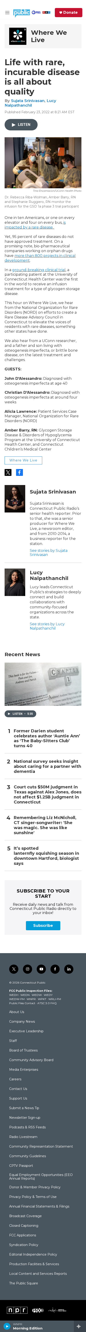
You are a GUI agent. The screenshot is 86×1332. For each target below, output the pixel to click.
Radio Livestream (23, 1137)
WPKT (42, 999)
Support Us (18, 1098)
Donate (70, 13)
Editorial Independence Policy (33, 1255)
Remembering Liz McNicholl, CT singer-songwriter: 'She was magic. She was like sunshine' (45, 825)
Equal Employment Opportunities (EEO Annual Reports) (41, 1177)
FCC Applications (22, 1235)
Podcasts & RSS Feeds (27, 1127)
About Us (16, 1012)
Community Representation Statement (41, 1147)
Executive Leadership (26, 1031)
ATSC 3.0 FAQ (47, 1003)
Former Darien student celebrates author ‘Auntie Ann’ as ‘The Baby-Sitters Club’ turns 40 (47, 739)
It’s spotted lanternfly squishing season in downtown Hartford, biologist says (46, 856)
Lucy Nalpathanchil (30, 102)
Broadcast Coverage (25, 1216)
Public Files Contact (22, 1003)
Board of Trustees (23, 1050)
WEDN (25, 995)
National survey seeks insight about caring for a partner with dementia (47, 766)
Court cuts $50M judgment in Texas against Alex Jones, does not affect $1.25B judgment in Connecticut (47, 795)
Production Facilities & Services (34, 1264)
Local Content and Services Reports (38, 1274)
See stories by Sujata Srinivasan (48, 552)
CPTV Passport (21, 1166)
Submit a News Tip (24, 1108)
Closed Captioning (23, 1226)
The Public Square (23, 1283)
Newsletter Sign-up (24, 1118)
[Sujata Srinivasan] (15, 498)
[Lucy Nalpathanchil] (15, 582)
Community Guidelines (27, 1156)
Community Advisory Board (31, 1060)
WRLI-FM (54, 999)
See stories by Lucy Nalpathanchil (47, 626)
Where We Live (49, 36)
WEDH (13, 995)
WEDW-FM (17, 999)
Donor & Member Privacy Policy (35, 1187)
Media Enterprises (23, 1070)
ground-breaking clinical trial (39, 270)
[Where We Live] (17, 36)
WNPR (31, 999)
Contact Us (18, 1089)
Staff (13, 1041)
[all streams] (80, 1326)
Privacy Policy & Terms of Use (33, 1197)
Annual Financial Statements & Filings (39, 1206)
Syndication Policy (23, 1245)
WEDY (48, 995)
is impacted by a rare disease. (35, 224)
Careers (15, 1079)
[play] (7, 1326)
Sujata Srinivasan (27, 100)
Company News (22, 1022)
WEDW (37, 995)
